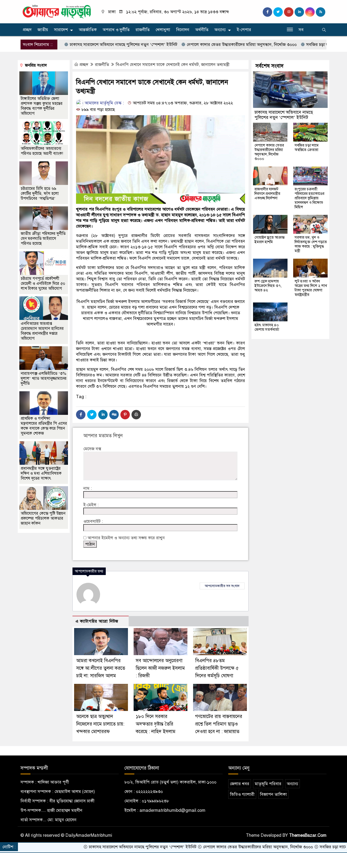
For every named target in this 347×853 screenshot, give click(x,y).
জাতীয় (43, 29)
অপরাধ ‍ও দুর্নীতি (116, 29)
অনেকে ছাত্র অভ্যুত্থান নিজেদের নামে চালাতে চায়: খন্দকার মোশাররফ (100, 724)
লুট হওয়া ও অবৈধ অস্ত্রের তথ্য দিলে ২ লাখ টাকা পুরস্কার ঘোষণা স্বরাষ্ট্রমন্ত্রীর (311, 288)
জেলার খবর (239, 783)
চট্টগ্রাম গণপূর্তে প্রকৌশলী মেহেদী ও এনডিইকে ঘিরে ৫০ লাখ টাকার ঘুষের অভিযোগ (43, 283)
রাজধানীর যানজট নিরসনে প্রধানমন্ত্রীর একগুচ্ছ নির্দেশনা (267, 193)
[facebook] (267, 12)
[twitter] (278, 12)
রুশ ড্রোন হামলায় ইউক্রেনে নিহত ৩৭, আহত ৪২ (268, 286)
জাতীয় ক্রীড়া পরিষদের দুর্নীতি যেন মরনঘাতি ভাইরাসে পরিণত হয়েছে (43, 238)
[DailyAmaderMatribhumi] (57, 11)
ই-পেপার (244, 29)
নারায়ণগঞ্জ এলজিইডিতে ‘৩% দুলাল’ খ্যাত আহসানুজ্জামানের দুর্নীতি (44, 378)
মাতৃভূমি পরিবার (268, 783)
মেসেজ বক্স (92, 448)
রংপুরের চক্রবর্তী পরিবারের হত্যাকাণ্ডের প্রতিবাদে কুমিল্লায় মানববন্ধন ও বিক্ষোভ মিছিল (309, 198)
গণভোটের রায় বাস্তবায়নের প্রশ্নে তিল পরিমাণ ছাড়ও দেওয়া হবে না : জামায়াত (218, 724)
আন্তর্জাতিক (88, 29)
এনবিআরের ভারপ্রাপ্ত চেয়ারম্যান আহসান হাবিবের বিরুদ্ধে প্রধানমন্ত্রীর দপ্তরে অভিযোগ (42, 331)
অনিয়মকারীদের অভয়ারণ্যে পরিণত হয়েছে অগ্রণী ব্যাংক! (42, 151)
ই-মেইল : (91, 504)
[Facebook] (80, 414)
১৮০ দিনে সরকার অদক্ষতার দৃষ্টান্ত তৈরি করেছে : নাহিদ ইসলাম (155, 724)
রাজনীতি (142, 29)
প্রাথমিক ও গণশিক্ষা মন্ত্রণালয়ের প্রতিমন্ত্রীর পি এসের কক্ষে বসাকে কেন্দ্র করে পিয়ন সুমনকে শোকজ (44, 426)
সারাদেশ (61, 29)
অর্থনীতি (201, 29)
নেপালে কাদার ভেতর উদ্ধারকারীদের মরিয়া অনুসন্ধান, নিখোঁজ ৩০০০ (213, 44)
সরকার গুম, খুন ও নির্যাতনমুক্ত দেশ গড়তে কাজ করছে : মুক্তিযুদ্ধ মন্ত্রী (311, 244)
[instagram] (288, 12)
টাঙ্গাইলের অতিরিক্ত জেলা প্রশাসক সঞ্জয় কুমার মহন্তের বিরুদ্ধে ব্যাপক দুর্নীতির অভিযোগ (42, 106)
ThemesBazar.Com (307, 835)
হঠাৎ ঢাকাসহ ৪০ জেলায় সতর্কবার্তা (266, 327)
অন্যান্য (220, 29)
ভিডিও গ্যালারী (242, 794)
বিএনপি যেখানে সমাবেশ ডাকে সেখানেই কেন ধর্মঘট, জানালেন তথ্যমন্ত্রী (172, 64)
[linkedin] (299, 12)
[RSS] (320, 12)
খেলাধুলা (163, 29)
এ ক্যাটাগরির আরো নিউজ (97, 621)
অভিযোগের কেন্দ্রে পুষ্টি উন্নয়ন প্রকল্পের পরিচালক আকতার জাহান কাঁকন (43, 518)
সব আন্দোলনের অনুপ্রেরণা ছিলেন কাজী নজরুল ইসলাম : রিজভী (160, 668)
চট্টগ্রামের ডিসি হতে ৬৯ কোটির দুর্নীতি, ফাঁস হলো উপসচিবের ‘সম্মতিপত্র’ (40, 193)
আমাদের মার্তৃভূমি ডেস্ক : (104, 103)
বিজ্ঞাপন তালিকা (273, 794)
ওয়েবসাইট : (93, 521)
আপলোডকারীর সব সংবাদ (222, 586)
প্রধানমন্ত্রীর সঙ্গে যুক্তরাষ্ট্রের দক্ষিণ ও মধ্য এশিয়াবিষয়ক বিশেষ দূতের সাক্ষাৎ (41, 473)
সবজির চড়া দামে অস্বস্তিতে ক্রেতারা (305, 44)
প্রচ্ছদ (27, 29)
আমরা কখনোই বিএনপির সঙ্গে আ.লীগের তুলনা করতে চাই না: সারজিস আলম (100, 668)
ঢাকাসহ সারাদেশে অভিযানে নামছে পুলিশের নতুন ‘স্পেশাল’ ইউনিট (95, 44)
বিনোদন (182, 29)
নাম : (87, 488)
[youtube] (310, 12)
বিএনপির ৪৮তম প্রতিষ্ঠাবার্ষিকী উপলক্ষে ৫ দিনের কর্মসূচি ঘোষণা (217, 668)
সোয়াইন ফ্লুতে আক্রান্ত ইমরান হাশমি (269, 239)
